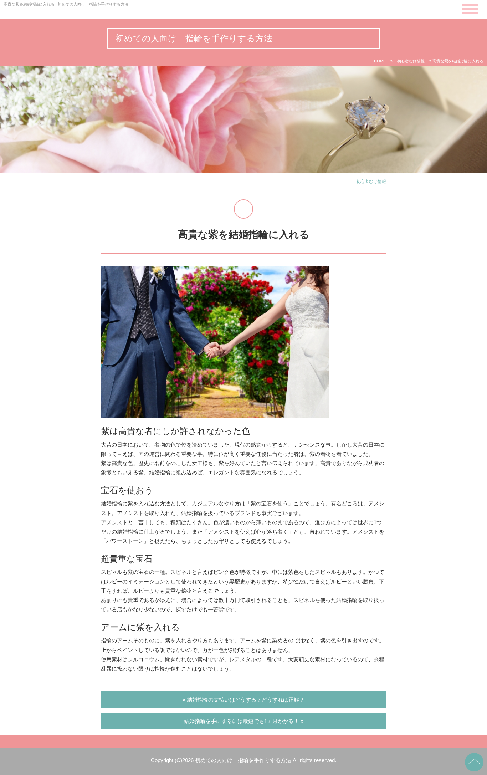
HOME (380, 61)
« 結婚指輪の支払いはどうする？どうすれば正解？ (243, 700)
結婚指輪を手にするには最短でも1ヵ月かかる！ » (243, 721)
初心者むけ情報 (411, 61)
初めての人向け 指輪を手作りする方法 (194, 38)
